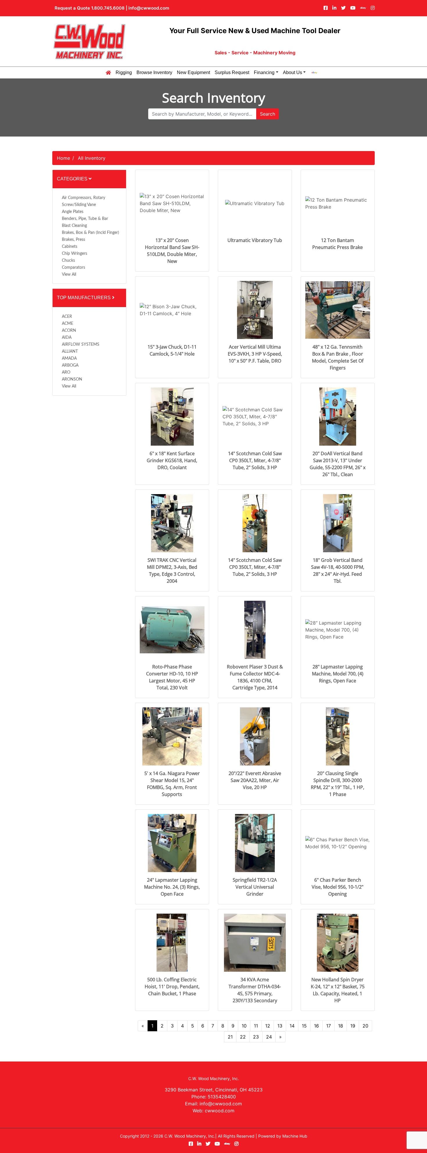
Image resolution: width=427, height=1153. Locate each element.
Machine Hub (294, 1136)
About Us (292, 72)
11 (256, 1026)
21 (230, 1037)
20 (365, 1026)
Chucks (68, 261)
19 (352, 1026)
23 (256, 1037)
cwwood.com (219, 1110)
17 (328, 1026)
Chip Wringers (74, 254)
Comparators (73, 268)
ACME (67, 324)
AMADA (69, 358)
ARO (66, 372)
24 (269, 1037)
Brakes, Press (73, 240)
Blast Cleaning (74, 226)
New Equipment (193, 72)
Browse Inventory (154, 72)
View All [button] (69, 274)
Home (63, 158)
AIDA (66, 338)
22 (243, 1037)
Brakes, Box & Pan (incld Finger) (90, 233)
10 (244, 1026)
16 (316, 1026)
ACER (67, 317)
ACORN (69, 331)
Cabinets (69, 247)
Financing (264, 72)
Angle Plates (72, 212)
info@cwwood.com (148, 8)
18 (340, 1026)
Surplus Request (232, 72)
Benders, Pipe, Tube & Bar (85, 219)
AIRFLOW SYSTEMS (80, 345)
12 (267, 1026)
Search (267, 114)
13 (279, 1026)
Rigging (124, 72)
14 (292, 1026)
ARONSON (72, 379)
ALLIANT (70, 351)
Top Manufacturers (84, 297)
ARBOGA (70, 365)
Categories (73, 178)
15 (304, 1026)
